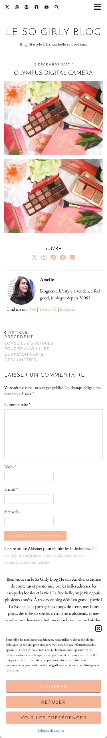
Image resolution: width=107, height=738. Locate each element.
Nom (10, 467)
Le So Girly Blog (54, 32)
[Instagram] (17, 7)
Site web (11, 512)
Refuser (53, 702)
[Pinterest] (27, 7)
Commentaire (17, 404)
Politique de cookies (51, 730)
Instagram (68, 309)
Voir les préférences (53, 717)
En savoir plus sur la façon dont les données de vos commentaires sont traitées (50, 555)
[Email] (47, 7)
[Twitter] (7, 7)
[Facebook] (37, 7)
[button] (99, 7)
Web (32, 309)
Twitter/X (48, 309)
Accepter (54, 686)
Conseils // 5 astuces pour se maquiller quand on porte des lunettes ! (28, 346)
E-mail (11, 489)
